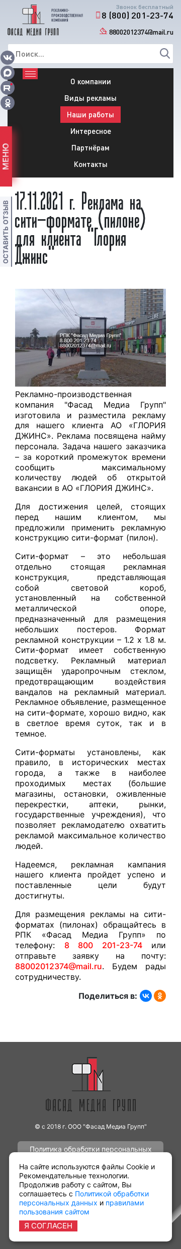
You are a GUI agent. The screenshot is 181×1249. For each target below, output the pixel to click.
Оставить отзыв (6, 232)
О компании (90, 81)
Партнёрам (90, 147)
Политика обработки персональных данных (91, 1151)
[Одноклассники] (160, 996)
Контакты (91, 163)
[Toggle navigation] (30, 73)
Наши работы (90, 114)
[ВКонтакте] (146, 996)
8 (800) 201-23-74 (137, 15)
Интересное (90, 130)
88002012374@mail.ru (141, 32)
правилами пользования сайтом (81, 1207)
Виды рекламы (90, 97)
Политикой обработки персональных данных (84, 1198)
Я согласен (48, 1225)
